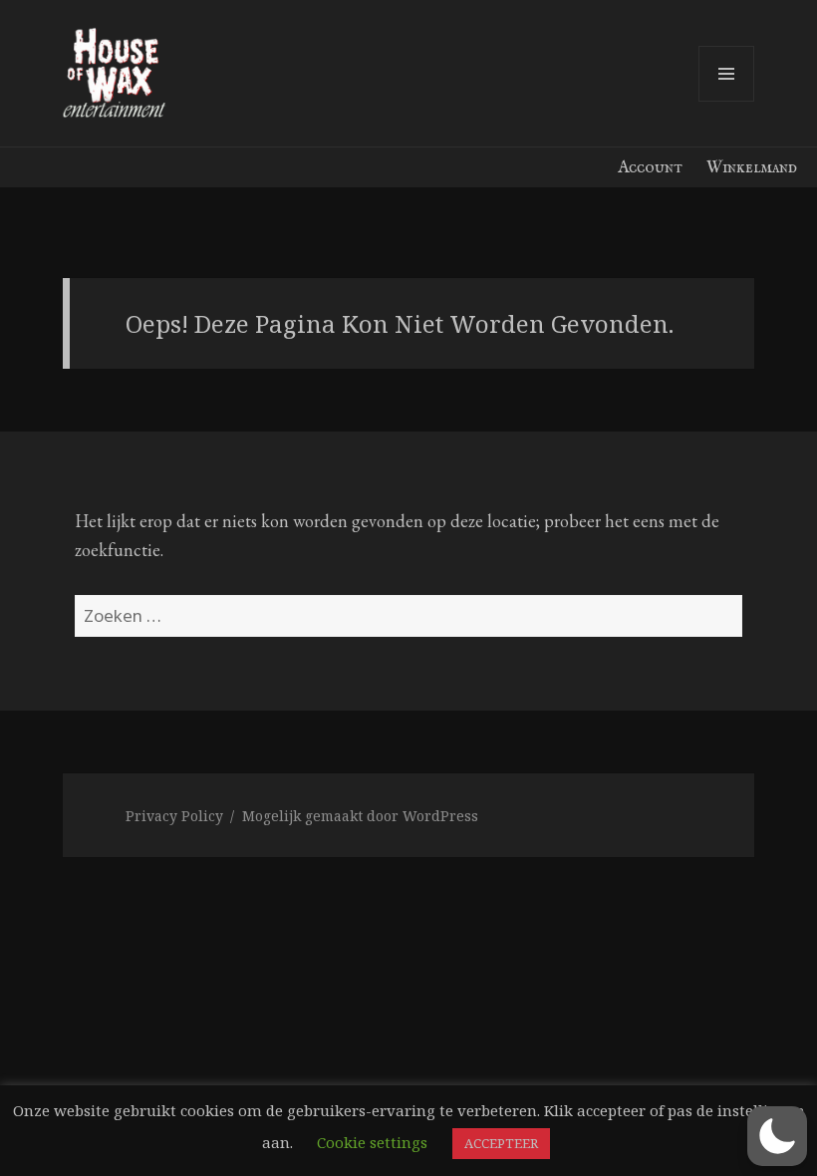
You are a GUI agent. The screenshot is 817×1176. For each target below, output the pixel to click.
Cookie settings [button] (372, 1142)
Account (650, 167)
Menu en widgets (726, 101)
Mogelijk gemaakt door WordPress (360, 815)
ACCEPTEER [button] (501, 1143)
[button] (777, 1136)
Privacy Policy (174, 815)
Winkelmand (751, 167)
